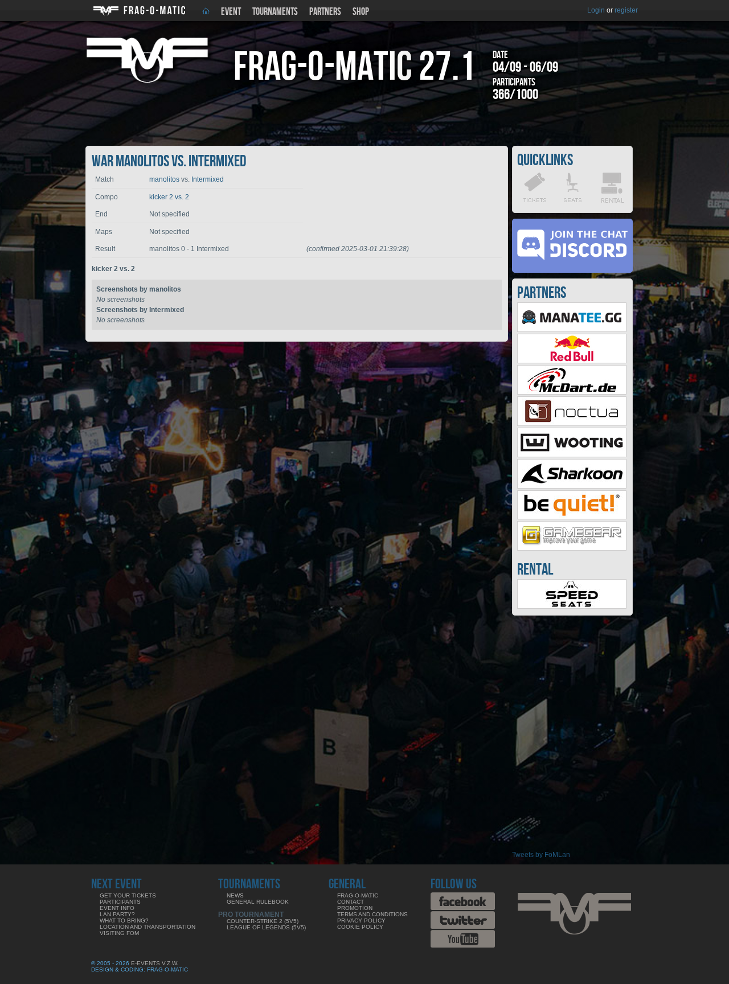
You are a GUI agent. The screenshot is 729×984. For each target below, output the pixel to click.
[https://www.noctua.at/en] (571, 424)
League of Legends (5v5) (266, 927)
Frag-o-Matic (357, 895)
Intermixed (207, 179)
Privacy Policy (361, 920)
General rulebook (258, 902)
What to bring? (124, 920)
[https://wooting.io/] (571, 455)
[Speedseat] (571, 606)
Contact (350, 902)
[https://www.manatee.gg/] (571, 330)
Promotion (354, 908)
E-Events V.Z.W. (154, 963)
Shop (361, 12)
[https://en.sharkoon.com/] (571, 486)
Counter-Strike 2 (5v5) (262, 921)
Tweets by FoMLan (541, 855)
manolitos (164, 179)
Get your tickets (128, 895)
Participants (120, 902)
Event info (117, 908)
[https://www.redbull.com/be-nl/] (571, 361)
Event (231, 12)
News (235, 895)
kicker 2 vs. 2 (169, 197)
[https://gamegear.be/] (571, 548)
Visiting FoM (119, 933)
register (626, 10)
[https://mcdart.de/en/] (571, 392)
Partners (325, 12)
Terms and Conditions (372, 914)
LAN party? (117, 914)
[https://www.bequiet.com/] (571, 517)
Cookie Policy (360, 927)
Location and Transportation (147, 927)
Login (596, 10)
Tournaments (275, 12)
